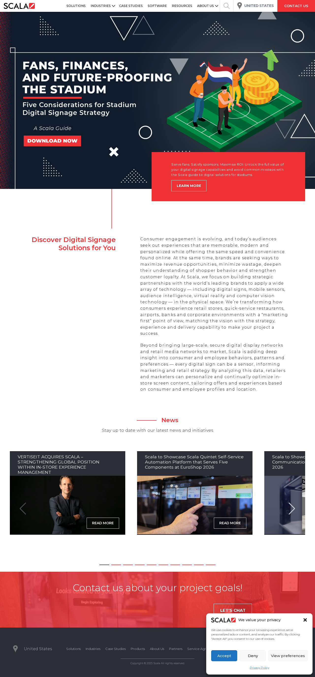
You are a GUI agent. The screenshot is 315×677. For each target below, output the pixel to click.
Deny (253, 655)
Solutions (73, 649)
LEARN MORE (189, 186)
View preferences (288, 655)
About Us (157, 649)
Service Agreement (203, 649)
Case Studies (115, 649)
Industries (93, 649)
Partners (175, 649)
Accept (224, 655)
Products (138, 649)
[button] (305, 619)
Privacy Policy (259, 667)
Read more (103, 523)
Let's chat (233, 610)
